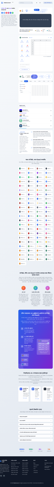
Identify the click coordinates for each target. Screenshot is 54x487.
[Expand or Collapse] (49, 37)
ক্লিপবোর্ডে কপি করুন (42, 77)
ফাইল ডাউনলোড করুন (49, 76)
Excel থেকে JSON (25, 463)
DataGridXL (49, 56)
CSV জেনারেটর (13, 465)
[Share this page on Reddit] (6, 13)
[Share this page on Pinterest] (8, 13)
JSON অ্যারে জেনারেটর (14, 470)
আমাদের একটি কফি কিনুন (47, 2)
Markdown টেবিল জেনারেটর (15, 463)
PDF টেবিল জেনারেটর (14, 474)
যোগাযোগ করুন (35, 470)
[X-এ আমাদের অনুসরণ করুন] (1, 476)
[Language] (40, 3)
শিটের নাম (21, 90)
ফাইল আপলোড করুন (44, 9)
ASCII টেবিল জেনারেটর (14, 468)
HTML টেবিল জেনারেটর (14, 472)
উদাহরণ (37, 9)
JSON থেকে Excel (25, 468)
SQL (35, 81)
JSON (22, 81)
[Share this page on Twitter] (4, 13)
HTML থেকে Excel (25, 470)
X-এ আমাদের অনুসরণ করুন (28, 76)
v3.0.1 (12, 2)
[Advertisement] (9, 35)
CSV (48, 81)
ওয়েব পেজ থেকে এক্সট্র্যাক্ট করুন (41, 11)
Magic (31, 81)
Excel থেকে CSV (25, 466)
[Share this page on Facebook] (2, 13)
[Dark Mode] (37, 3)
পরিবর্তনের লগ (35, 466)
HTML (44, 81)
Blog (34, 463)
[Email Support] (4, 476)
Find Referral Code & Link (49, 463)
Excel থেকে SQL (25, 465)
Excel (26, 81)
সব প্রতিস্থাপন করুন (25, 69)
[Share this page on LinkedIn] (10, 13)
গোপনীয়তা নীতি (35, 472)
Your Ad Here (47, 469)
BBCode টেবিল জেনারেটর (15, 466)
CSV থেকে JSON (25, 472)
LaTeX (39, 81)
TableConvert (16, 483)
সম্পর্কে (34, 468)
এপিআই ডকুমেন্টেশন (36, 465)
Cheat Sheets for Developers (48, 467)
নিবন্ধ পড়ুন (24, 398)
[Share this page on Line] (13, 13)
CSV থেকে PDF (24, 474)
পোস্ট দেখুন (36, 398)
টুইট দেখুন (48, 399)
